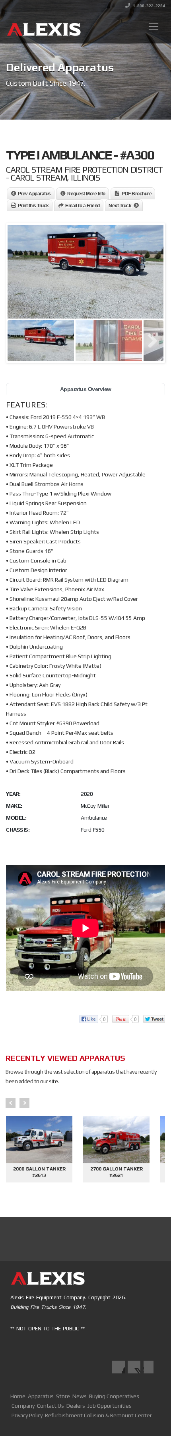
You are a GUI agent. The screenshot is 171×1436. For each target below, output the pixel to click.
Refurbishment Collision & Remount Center (98, 1415)
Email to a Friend (82, 206)
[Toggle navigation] (153, 27)
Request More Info (86, 194)
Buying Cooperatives (114, 1396)
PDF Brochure (137, 194)
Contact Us (50, 1406)
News (79, 1396)
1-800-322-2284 (148, 6)
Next (24, 1103)
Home (17, 1396)
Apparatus (41, 1396)
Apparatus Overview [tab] (85, 389)
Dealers (75, 1406)
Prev (11, 1103)
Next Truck (120, 206)
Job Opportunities (109, 1406)
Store (63, 1396)
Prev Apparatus (34, 194)
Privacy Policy (27, 1415)
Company (23, 1406)
